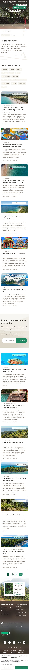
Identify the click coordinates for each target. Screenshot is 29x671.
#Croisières (22, 83)
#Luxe (17, 73)
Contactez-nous (5, 614)
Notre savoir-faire (13, 4)
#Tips (3, 87)
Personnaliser (7, 668)
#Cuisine (19, 69)
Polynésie (12, 652)
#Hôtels (14, 83)
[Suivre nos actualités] (27, 31)
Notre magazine (23, 4)
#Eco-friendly (14, 80)
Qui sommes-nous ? (6, 607)
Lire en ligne (17, 594)
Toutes (13, 35)
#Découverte (5, 83)
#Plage (12, 69)
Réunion (5, 652)
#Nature (23, 80)
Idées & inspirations (22, 1)
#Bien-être (15, 76)
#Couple (4, 73)
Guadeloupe (21, 652)
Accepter (21, 668)
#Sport (11, 73)
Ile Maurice (5, 650)
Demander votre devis (6, 611)
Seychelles (13, 650)
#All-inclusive (6, 76)
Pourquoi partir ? (16, 26)
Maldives (21, 650)
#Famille (4, 69)
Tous (25, 26)
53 (16, 574)
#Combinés (5, 80)
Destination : (6, 35)
